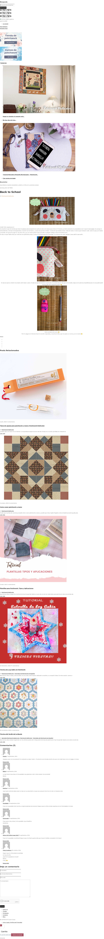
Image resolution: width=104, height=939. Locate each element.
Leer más (2, 433)
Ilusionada (6, 818)
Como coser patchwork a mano (11, 507)
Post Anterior (3, 26)
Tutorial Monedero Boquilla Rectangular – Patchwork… (20, 174)
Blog (4, 916)
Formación (6, 913)
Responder (6, 762)
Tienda (5, 911)
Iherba (4, 756)
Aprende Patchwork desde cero (11, 738)
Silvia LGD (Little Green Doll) (11, 835)
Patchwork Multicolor (8, 196)
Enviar (2, 906)
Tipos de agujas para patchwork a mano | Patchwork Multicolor (22, 426)
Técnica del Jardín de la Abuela (11, 734)
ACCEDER (5, 24)
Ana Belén (5, 803)
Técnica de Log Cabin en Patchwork (12, 670)
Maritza (5, 788)
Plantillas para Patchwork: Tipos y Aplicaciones (16, 588)
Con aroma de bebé (9, 178)
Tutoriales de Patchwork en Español (24, 673)
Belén (4, 771)
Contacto (5, 915)
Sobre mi (5, 909)
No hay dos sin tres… (9, 120)
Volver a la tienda (17, 934)
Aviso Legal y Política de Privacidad (12, 922)
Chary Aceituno (7, 850)
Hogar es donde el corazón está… (13, 116)
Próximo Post (3, 28)
